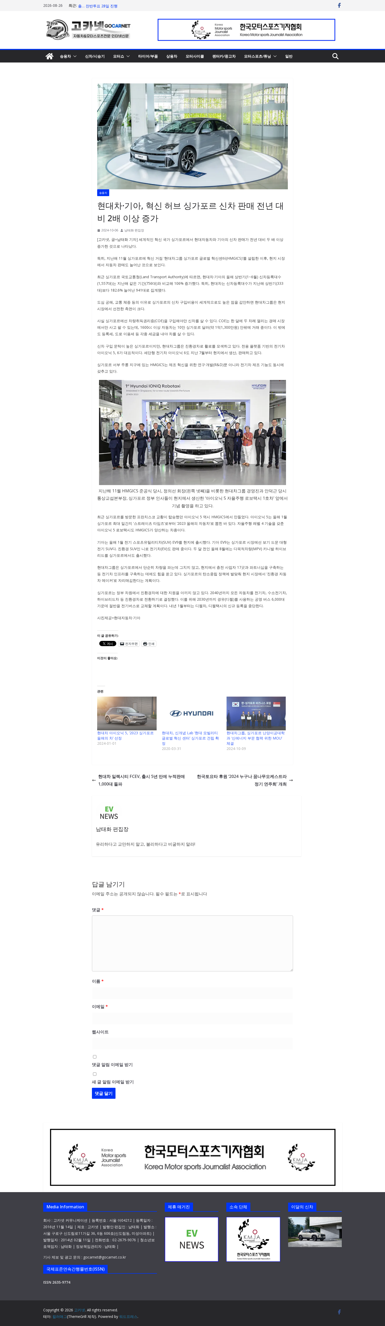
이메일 (100, 1006)
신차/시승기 (95, 56)
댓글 (98, 910)
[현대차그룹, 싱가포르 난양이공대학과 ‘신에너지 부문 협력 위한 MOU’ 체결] (256, 714)
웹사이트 (100, 1032)
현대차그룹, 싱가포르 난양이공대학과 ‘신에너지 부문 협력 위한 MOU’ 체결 (256, 738)
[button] (74, 56)
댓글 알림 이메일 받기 (112, 1064)
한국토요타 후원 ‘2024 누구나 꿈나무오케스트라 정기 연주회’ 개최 (242, 780)
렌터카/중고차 (224, 56)
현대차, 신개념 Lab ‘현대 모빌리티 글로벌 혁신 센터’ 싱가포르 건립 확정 (190, 738)
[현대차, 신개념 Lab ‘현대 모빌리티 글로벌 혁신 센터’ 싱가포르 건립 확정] (191, 714)
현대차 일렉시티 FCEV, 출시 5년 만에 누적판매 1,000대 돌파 (141, 780)
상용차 (171, 56)
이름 (98, 981)
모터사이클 (195, 56)
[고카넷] (49, 56)
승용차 (65, 56)
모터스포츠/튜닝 (257, 56)
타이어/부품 (148, 56)
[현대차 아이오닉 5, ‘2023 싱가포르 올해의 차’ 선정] (127, 714)
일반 (289, 56)
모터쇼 (118, 56)
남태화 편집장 (134, 230)
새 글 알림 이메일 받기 (113, 1082)
